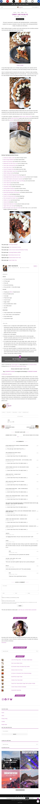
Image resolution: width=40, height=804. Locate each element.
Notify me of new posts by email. (8, 600)
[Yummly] (20, 1)
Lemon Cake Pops (7, 182)
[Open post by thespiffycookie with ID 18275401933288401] (11, 779)
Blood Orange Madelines (8, 159)
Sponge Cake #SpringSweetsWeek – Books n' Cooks (17, 495)
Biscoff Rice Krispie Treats (16, 676)
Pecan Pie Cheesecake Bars (9, 196)
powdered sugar (25, 412)
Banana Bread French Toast (15, 257)
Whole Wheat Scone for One (14, 255)
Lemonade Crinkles (7, 186)
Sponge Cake (6, 202)
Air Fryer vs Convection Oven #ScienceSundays (21, 673)
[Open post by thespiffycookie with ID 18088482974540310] (11, 760)
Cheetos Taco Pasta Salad (16, 680)
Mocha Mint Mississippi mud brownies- (11, 192)
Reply (37, 467)
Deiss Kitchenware (15, 118)
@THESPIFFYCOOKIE (10, 371)
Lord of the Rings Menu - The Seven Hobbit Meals (21, 659)
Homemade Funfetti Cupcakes (11, 435)
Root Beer (20, 4)
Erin (18, 16)
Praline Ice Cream (7, 200)
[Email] (32, 1)
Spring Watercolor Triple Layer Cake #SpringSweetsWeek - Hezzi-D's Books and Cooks (21, 511)
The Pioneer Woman (32, 364)
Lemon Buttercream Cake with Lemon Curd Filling (13, 180)
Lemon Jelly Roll (7, 184)
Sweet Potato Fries (13, 260)
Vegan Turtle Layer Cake (8, 205)
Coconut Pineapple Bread (8, 169)
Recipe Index (26, 4)
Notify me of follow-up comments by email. (10, 597)
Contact (17, 4)
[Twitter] (33, 7)
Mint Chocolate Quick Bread (9, 190)
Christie (7, 533)
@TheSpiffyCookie (21, 360)
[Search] (37, 7)
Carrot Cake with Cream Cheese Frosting (17, 366)
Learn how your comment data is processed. (27, 609)
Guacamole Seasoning (16, 690)
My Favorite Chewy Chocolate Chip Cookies (20, 666)
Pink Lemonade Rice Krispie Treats (10, 198)
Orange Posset (6, 194)
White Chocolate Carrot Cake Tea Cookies (12, 207)
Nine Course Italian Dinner (16, 663)
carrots (3, 412)
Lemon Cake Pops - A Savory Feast (13, 474)
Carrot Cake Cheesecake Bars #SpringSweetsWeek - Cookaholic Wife (21, 526)
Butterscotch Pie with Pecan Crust (10, 163)
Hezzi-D (7, 565)
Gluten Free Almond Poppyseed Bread (11, 175)
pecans (20, 412)
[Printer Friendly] (26, 1)
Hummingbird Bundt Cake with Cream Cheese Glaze (14, 176)
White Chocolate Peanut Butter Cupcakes (31, 435)
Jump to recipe (20, 65)
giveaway (11, 120)
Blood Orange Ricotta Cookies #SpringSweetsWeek (17, 445)
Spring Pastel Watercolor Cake (9, 203)
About (14, 4)
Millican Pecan (22, 116)
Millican (11, 291)
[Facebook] (32, 7)
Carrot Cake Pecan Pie (8, 167)
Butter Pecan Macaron (8, 161)
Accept (27, 798)
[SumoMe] (38, 1)
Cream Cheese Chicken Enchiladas (18, 686)
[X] (13, 1)
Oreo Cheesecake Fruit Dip (15, 247)
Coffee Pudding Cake (8, 173)
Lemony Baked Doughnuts (9, 188)
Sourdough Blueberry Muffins (15, 252)
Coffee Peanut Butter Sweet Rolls (10, 171)
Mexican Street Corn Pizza (16, 669)
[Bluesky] (11, 699)
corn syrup (9, 412)
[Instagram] (3, 699)
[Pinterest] (36, 7)
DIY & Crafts (23, 4)
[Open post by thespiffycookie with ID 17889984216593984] (29, 779)
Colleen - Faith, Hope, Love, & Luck (13, 558)
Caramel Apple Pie (15, 364)
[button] (3, 436)
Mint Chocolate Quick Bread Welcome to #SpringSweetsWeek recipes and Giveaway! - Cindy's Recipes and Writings (22, 503)
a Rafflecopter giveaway (7, 374)
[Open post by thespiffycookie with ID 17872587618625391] (29, 760)
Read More (4, 642)
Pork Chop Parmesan (13, 244)
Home (12, 4)
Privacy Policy (4, 718)
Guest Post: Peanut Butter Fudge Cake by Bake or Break (23, 683)
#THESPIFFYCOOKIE (32, 371)
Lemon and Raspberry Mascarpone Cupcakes (13, 178)
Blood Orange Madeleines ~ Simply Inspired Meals (17, 488)
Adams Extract (29, 116)
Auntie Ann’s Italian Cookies (9, 157)
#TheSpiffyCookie (32, 360)
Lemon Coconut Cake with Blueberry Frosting (18, 249)
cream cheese (14, 412)
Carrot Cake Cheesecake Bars (9, 165)
